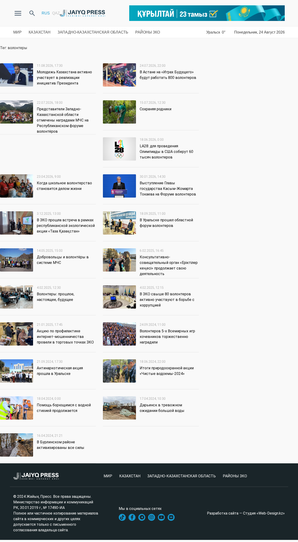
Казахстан (40, 32)
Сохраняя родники (155, 109)
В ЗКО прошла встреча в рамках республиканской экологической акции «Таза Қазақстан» (66, 225)
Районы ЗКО (147, 32)
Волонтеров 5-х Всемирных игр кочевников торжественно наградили (167, 336)
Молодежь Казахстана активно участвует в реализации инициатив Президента (64, 77)
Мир (17, 32)
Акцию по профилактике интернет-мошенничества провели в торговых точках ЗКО (65, 336)
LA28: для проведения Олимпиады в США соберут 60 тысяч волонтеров (166, 151)
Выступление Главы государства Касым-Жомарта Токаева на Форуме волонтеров (168, 188)
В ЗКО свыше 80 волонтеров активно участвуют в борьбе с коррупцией (167, 299)
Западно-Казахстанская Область (93, 32)
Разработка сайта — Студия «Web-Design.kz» (246, 513)
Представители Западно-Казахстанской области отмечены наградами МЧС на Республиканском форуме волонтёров (62, 120)
